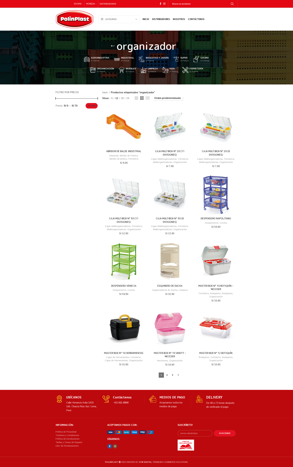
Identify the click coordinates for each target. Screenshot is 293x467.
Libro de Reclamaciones (67, 446)
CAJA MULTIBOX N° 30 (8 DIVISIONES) (170, 220)
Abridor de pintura (118, 158)
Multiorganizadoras (162, 162)
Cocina (223, 222)
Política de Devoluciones (68, 439)
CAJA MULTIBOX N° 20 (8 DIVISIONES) (216, 153)
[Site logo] (75, 19)
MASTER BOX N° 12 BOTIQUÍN (215, 353)
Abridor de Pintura (128, 155)
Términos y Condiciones (67, 435)
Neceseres (162, 360)
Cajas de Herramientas (117, 357)
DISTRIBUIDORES (108, 4)
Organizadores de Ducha (164, 290)
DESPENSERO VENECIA (123, 285)
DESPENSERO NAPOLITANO (216, 218)
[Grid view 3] (142, 98)
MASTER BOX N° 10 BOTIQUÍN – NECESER (215, 287)
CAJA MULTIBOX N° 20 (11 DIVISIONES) (169, 153)
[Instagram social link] (164, 3)
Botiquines (215, 293)
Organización (180, 162)
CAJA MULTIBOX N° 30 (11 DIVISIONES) (123, 220)
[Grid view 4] (147, 98)
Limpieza (183, 290)
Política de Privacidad (66, 432)
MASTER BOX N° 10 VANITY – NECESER (170, 354)
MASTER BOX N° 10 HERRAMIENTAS (123, 353)
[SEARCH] (232, 3)
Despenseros (212, 222)
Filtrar (92, 106)
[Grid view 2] (136, 98)
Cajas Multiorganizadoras (164, 159)
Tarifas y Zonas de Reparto (69, 442)
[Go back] (113, 46)
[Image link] (130, 432)
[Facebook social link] (160, 3)
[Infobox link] (77, 403)
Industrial (113, 155)
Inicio (105, 92)
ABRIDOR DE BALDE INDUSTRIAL (123, 151)
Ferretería (133, 158)
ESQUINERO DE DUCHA (169, 285)
